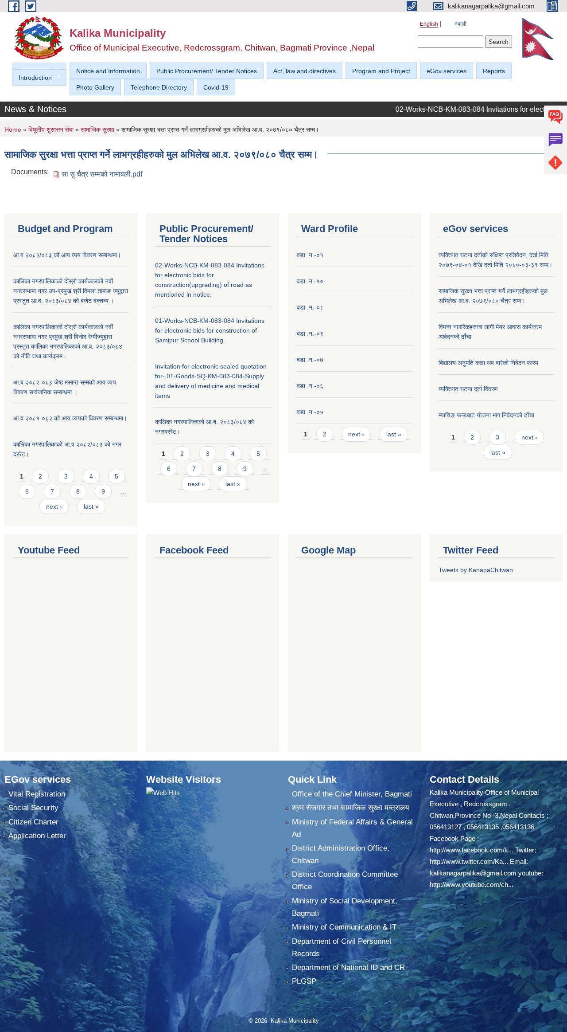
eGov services (446, 71)
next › (54, 506)
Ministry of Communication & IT (344, 927)
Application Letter (37, 836)
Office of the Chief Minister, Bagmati (352, 794)
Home (12, 129)
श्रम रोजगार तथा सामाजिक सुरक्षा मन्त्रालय (350, 808)
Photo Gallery (95, 87)
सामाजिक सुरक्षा (97, 129)
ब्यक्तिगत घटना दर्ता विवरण (468, 388)
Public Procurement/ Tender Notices (206, 71)
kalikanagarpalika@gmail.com (473, 873)
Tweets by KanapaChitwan (476, 569)
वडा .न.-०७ (310, 359)
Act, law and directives (304, 71)
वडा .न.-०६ (310, 385)
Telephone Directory (159, 87)
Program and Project (381, 71)
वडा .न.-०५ (310, 412)
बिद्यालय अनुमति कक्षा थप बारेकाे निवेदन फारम (488, 362)
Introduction (32, 78)
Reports (494, 71)
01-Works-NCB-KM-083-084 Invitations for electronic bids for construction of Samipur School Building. (209, 330)
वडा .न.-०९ (310, 333)
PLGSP (304, 981)
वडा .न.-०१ (310, 255)
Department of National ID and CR (348, 967)
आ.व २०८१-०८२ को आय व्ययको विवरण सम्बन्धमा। (70, 418)
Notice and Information (108, 71)
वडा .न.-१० (310, 281)
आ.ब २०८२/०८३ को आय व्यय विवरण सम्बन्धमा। (67, 255)
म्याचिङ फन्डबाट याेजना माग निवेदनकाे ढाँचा (486, 415)
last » (91, 506)
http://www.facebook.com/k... (471, 850)
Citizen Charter (33, 822)
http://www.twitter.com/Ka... (469, 861)
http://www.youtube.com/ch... (471, 884)
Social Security (33, 808)
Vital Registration (36, 794)
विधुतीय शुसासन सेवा (51, 129)
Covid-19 (216, 87)
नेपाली (460, 24)
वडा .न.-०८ (310, 307)
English (429, 24)
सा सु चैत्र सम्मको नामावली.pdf (102, 174)
